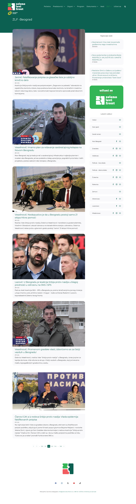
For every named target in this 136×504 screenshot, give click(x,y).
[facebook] (55, 483)
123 (52, 446)
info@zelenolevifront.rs (66, 491)
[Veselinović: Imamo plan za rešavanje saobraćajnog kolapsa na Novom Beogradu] (48, 122)
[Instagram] (116, 148)
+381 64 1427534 (79, 491)
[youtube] (74, 483)
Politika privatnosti (90, 491)
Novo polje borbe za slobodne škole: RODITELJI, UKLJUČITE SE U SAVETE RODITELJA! (106, 57)
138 (61, 446)
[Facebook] (116, 141)
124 (55, 446)
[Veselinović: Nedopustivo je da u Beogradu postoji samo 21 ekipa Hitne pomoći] (48, 189)
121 (45, 446)
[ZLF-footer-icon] (68, 464)
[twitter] (68, 483)
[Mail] (120, 120)
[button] (125, 6)
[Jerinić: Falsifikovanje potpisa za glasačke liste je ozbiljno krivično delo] (48, 51)
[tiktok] (80, 483)
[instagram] (62, 483)
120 (42, 446)
